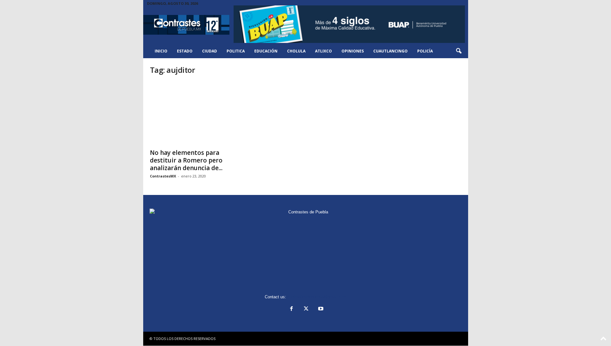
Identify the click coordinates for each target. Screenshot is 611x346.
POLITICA (236, 51)
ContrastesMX (163, 176)
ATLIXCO (323, 51)
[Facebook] (291, 309)
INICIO (161, 51)
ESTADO (185, 51)
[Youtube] (320, 309)
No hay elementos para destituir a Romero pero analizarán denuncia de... (186, 160)
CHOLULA (296, 51)
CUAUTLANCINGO (390, 51)
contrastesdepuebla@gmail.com (317, 296)
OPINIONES (352, 51)
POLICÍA (425, 51)
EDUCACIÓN (265, 51)
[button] (459, 51)
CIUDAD (209, 51)
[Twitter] (306, 309)
